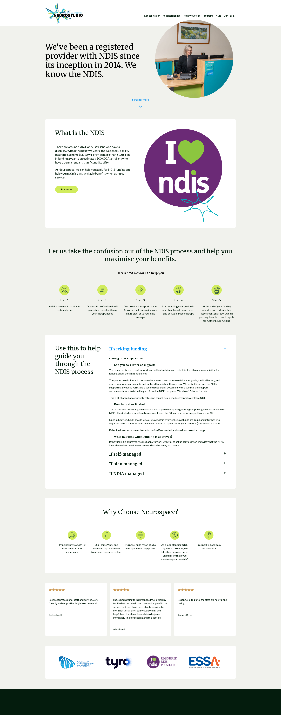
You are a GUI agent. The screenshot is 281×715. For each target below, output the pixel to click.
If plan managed (125, 463)
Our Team (228, 15)
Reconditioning (171, 15)
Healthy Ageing (191, 15)
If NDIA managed (126, 473)
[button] (167, 349)
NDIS (218, 15)
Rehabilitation (152, 15)
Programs (208, 15)
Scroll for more (140, 99)
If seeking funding (128, 349)
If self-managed (125, 454)
